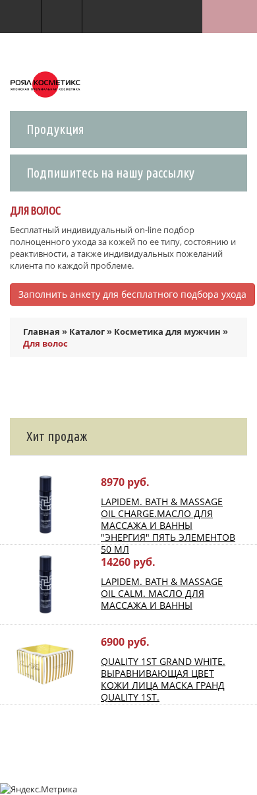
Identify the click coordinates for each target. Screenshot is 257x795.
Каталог (87, 331)
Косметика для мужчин (167, 331)
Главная (41, 331)
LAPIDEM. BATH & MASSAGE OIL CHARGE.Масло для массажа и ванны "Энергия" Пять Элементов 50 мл (168, 525)
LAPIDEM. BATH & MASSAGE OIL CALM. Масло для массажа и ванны (162, 593)
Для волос (45, 343)
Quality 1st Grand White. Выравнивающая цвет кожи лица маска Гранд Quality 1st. (163, 679)
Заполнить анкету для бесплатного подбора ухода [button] (132, 294)
